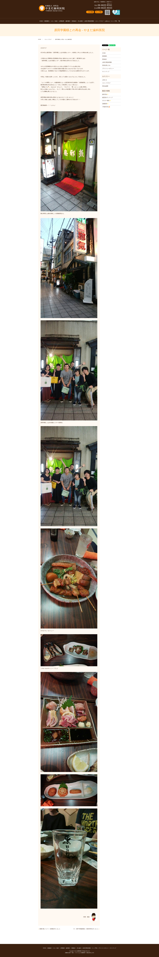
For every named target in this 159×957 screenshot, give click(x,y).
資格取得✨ (105, 103)
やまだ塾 (90, 12)
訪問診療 (61, 21)
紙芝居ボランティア (107, 97)
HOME (41, 21)
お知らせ (107, 21)
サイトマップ (105, 71)
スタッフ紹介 (54, 21)
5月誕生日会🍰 (106, 106)
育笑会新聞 (105, 86)
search (119, 21)
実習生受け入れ (106, 65)
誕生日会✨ (105, 94)
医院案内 (46, 21)
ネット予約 (98, 12)
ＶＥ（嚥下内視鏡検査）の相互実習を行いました (86, 928)
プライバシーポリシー (108, 68)
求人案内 (80, 21)
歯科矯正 (68, 21)
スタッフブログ (99, 21)
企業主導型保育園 (89, 21)
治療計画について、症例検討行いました (49, 928)
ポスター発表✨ (106, 100)
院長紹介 (74, 21)
